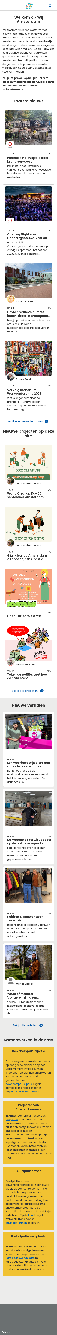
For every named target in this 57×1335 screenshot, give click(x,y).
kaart (31, 1215)
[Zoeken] (50, 6)
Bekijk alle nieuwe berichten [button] (25, 421)
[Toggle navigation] (7, 6)
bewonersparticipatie (19, 1084)
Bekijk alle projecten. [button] (25, 691)
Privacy (6, 1332)
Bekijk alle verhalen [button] (25, 1025)
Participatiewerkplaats (20, 1258)
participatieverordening (24, 1091)
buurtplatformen (16, 1223)
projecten (12, 1119)
